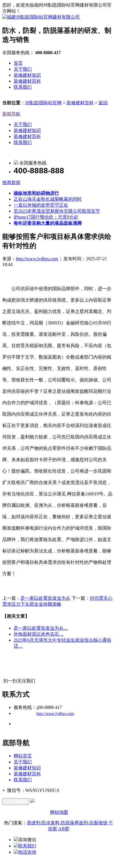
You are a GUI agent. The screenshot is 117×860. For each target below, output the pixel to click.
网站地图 (59, 812)
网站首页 (23, 755)
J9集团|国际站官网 (43, 102)
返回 (103, 102)
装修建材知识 (27, 75)
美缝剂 (33, 822)
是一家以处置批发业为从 (45, 598)
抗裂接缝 (98, 822)
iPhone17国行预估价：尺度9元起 (46, 217)
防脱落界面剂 (74, 822)
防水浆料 (50, 822)
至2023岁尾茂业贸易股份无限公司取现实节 (57, 211)
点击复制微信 (16, 801)
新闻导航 (11, 113)
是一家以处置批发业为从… (41, 628)
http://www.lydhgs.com (37, 258)
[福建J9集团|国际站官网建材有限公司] (41, 17)
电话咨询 (27, 852)
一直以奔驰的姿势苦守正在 (41, 205)
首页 (18, 63)
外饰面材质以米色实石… (39, 634)
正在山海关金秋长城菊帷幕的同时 (48, 199)
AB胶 (63, 828)
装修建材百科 (27, 81)
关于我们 (23, 69)
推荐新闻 (11, 182)
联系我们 (23, 87)
